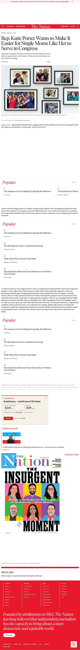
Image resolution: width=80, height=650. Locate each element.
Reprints (26, 597)
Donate (9, 635)
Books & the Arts (10, 597)
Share (48, 62)
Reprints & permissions (34, 563)
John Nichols (14, 262)
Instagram (64, 591)
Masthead (26, 589)
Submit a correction (6, 563)
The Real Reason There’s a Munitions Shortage (23, 246)
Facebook (64, 586)
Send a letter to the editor (20, 563)
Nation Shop (46, 597)
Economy (7, 591)
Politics (7, 586)
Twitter (64, 589)
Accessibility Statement (30, 644)
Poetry (7, 602)
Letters (7, 605)
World (7, 589)
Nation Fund (6, 646)
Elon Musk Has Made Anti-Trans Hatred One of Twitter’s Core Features (27, 272)
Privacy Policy (65, 1)
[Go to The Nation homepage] (41, 26)
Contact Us (46, 589)
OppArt (7, 599)
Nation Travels (47, 599)
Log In (72, 26)
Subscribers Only (9, 398)
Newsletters (20, 26)
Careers (46, 644)
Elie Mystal (7, 195)
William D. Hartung (63, 195)
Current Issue (28, 586)
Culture (7, 594)
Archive (26, 591)
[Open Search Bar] (77, 26)
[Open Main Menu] (3, 26)
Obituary (6, 262)
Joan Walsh (6, 450)
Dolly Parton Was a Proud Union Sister (20, 258)
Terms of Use (17, 644)
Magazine (10, 26)
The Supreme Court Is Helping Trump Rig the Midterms (27, 191)
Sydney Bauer (7, 277)
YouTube (64, 594)
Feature (3, 33)
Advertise (45, 591)
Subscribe (65, 26)
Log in (24, 418)
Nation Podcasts (47, 602)
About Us (45, 586)
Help (40, 644)
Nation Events (47, 594)
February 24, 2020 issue (23, 120)
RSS (63, 597)
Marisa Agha (4, 62)
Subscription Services (30, 594)
